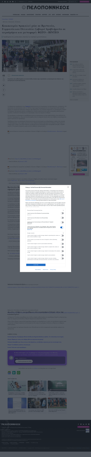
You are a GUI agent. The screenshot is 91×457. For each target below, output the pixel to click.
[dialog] (45, 228)
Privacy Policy (53, 269)
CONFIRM (35, 264)
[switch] (62, 213)
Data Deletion (38, 269)
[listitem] (45, 210)
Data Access (45, 269)
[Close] (68, 187)
